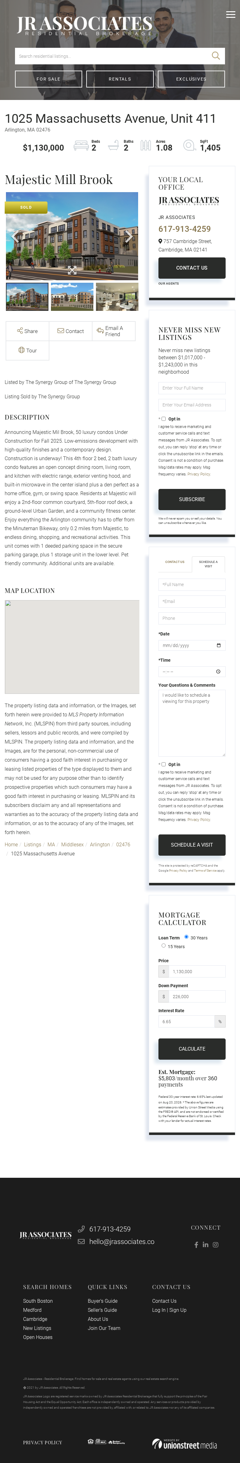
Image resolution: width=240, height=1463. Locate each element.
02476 (123, 845)
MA (51, 845)
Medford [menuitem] (32, 1310)
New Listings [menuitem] (37, 1328)
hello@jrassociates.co (121, 1242)
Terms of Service (205, 870)
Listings (32, 845)
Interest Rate (171, 1010)
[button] (216, 56)
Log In (159, 1310)
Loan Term (169, 937)
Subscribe (192, 499)
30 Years (199, 937)
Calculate (192, 1049)
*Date (164, 633)
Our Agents (168, 283)
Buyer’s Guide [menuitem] (103, 1301)
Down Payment (173, 985)
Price (163, 960)
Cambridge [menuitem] (35, 1319)
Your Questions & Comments (186, 685)
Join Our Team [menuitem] (104, 1328)
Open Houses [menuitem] (37, 1337)
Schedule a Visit (208, 564)
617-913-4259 (184, 229)
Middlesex (72, 845)
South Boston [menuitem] (38, 1301)
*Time (164, 660)
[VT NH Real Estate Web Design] (184, 1444)
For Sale (49, 79)
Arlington (100, 845)
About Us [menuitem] (98, 1319)
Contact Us (192, 268)
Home (11, 845)
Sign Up (178, 1310)
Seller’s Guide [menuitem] (102, 1310)
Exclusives (191, 79)
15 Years (176, 946)
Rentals (120, 79)
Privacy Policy (199, 474)
